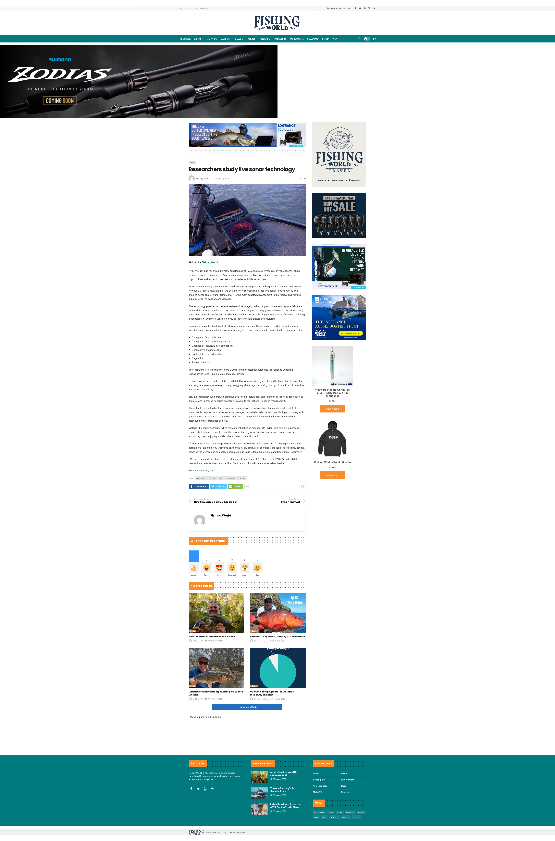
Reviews (345, 770)
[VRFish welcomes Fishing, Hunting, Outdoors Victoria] (216, 647)
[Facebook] (355, 8)
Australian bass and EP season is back (212, 615)
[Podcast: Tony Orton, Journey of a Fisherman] (278, 592)
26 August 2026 (217, 619)
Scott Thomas (262, 620)
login (199, 695)
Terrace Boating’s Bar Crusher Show (282, 769)
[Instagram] (369, 8)
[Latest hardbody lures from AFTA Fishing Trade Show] (259, 788)
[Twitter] (360, 8)
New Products (320, 764)
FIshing (212, 457)
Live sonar (231, 457)
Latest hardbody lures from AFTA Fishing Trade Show (286, 785)
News (192, 141)
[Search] (359, 39)
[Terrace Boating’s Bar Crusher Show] (259, 772)
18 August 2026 (217, 677)
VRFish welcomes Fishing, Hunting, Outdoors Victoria (216, 672)
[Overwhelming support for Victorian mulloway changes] (278, 647)
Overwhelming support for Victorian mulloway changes (272, 672)
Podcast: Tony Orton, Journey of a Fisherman (277, 615)
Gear (221, 457)
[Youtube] (364, 8)
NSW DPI (334, 796)
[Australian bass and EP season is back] (216, 592)
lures (324, 796)
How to (344, 752)
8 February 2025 (222, 157)
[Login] (374, 39)
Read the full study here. (202, 449)
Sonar (242, 457)
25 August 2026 (278, 619)
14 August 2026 (278, 677)
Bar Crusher (319, 791)
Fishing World (202, 157)
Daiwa (339, 791)
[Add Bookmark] (302, 465)
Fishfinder (200, 457)
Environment (347, 758)
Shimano (356, 796)
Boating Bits (319, 758)
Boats (331, 791)
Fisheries (350, 791)
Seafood (345, 796)
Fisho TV (317, 770)
